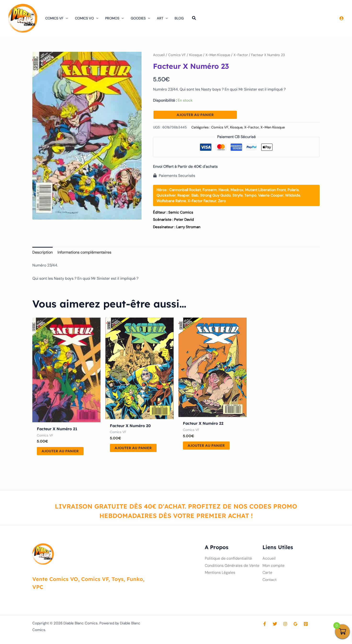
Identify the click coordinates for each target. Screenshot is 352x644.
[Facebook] (264, 624)
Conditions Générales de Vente (232, 565)
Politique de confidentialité (228, 558)
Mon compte (273, 565)
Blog (179, 18)
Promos (112, 18)
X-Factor (240, 54)
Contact (269, 579)
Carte (267, 572)
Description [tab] (42, 252)
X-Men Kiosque (217, 54)
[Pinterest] (306, 624)
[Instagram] (285, 624)
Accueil (159, 54)
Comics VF (54, 18)
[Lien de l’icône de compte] (341, 18)
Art (160, 18)
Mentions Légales (220, 572)
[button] (65, 18)
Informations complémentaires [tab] (84, 252)
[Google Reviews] (295, 624)
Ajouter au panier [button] (60, 451)
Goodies (138, 18)
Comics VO (84, 18)
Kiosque (195, 54)
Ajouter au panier (195, 115)
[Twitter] (275, 624)
